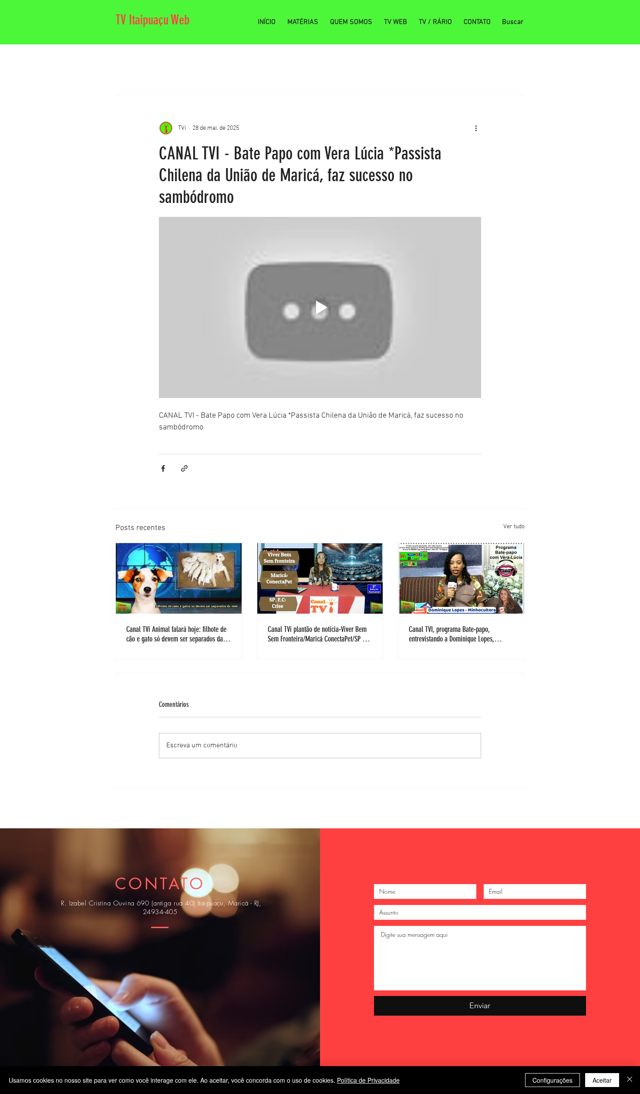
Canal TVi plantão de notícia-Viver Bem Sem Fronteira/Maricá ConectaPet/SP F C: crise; (320, 634)
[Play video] (320, 307)
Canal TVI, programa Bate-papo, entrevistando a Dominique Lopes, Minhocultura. (451, 634)
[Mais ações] (476, 128)
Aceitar (602, 1080)
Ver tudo (514, 526)
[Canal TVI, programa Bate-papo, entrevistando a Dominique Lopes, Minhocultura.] (461, 578)
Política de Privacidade (368, 1080)
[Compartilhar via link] (184, 468)
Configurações (552, 1080)
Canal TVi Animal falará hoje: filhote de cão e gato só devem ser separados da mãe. (176, 634)
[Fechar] (629, 1080)
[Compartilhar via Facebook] (163, 468)
